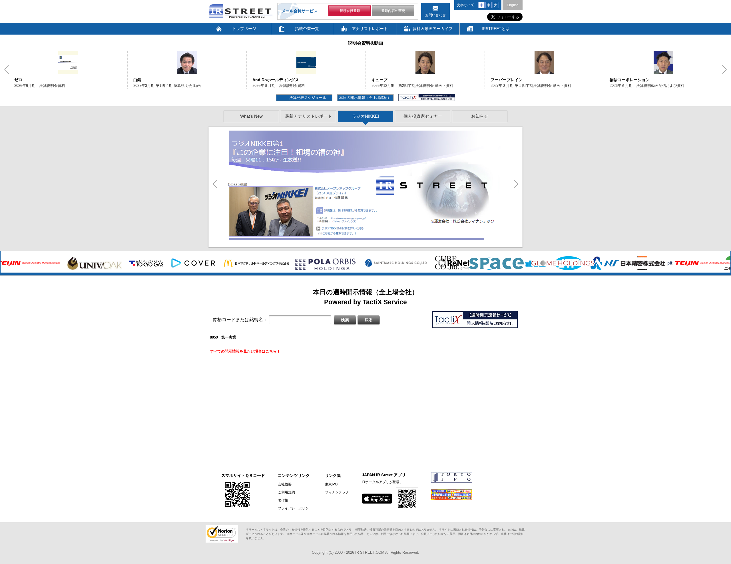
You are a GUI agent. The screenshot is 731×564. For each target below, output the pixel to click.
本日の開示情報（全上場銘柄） (365, 97)
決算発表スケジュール (307, 97)
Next (724, 69)
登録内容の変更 (393, 11)
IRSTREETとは (495, 28)
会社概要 (285, 484)
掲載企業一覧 (307, 28)
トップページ (244, 28)
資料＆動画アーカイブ (433, 28)
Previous (6, 69)
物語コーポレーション (630, 79)
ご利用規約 (286, 492)
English (513, 5)
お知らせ (479, 116)
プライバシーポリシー (295, 508)
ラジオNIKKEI (365, 116)
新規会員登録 (350, 11)
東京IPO (331, 484)
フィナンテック (337, 492)
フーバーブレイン (507, 79)
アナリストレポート (370, 28)
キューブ (379, 79)
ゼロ (18, 79)
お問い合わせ (435, 15)
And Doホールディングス (275, 79)
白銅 (137, 79)
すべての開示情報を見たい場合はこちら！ (245, 351)
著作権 (283, 500)
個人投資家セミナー (422, 116)
